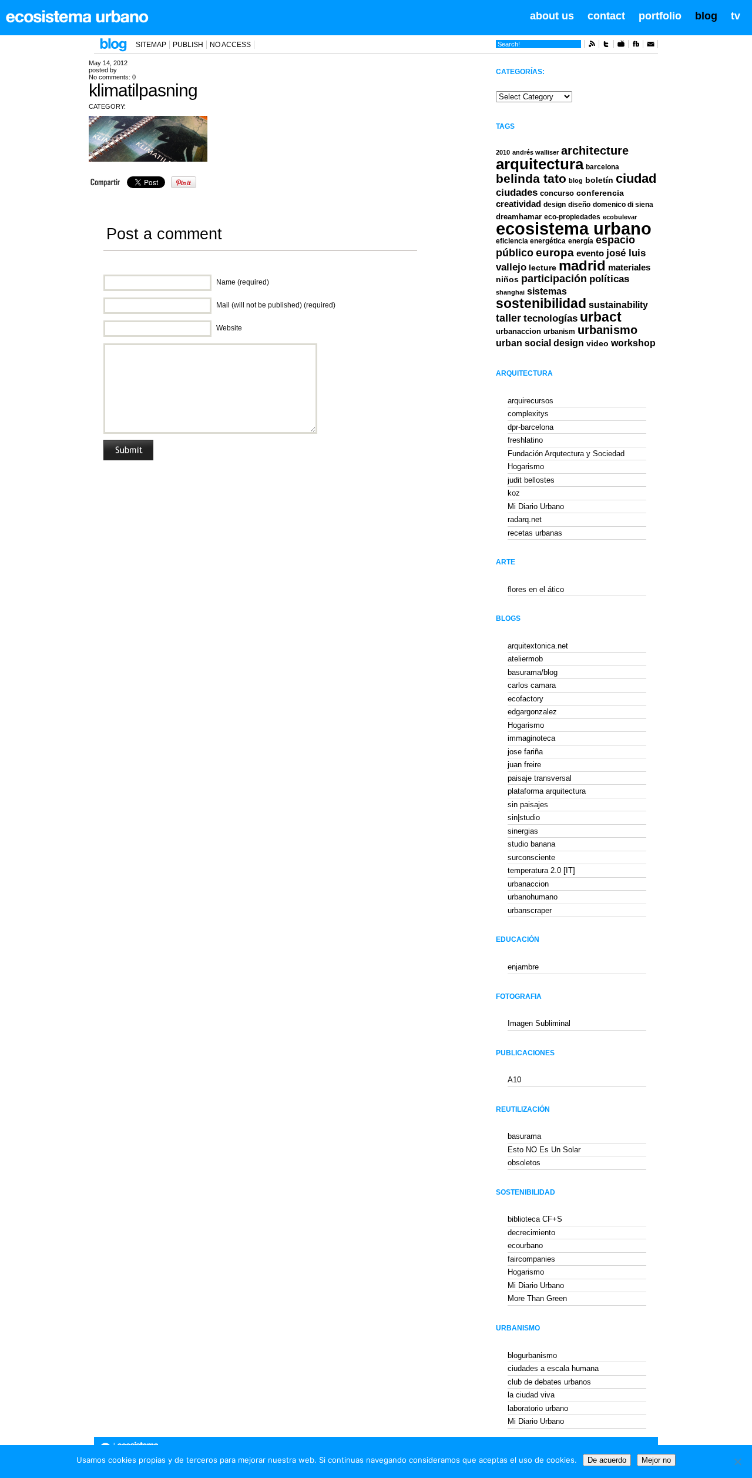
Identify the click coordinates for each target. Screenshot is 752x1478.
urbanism (559, 331)
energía (580, 241)
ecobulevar (620, 216)
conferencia (600, 193)
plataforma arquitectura (547, 791)
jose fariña (525, 751)
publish (188, 45)
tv (735, 16)
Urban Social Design (540, 343)
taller (508, 318)
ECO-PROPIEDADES (572, 216)
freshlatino (525, 440)
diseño (579, 204)
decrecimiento (531, 1232)
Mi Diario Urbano (536, 506)
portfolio (660, 16)
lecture (542, 267)
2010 (503, 152)
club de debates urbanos (549, 1381)
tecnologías (550, 318)
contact (606, 16)
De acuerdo (607, 1460)
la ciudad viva (531, 1394)
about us (552, 16)
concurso (557, 193)
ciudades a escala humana (553, 1368)
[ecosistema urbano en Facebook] (636, 46)
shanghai (510, 292)
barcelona (602, 167)
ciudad (636, 178)
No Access (230, 45)
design (554, 204)
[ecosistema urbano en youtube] (621, 46)
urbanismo (607, 329)
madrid (582, 265)
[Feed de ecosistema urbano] (592, 46)
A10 (514, 1079)
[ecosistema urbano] (77, 16)
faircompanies (531, 1259)
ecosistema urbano (574, 228)
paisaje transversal (540, 778)
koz (514, 493)
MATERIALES (629, 267)
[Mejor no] (737, 1461)
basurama (524, 1136)
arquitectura (539, 164)
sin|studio (524, 817)
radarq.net (525, 519)
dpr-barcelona (530, 427)
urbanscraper (530, 910)
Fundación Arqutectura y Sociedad (566, 453)
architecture (595, 150)
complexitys (528, 413)
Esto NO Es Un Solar (544, 1149)
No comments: (112, 77)
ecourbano (525, 1245)
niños (507, 279)
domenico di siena (623, 204)
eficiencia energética (531, 241)
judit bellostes (531, 480)
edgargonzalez (532, 711)
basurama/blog (533, 672)
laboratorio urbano (538, 1408)
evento (590, 253)
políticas (609, 279)
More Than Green (537, 1298)
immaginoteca (531, 738)
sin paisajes (528, 804)
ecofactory (525, 698)
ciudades (517, 192)
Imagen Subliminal (539, 1023)
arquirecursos (530, 400)
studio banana (531, 844)
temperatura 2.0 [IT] (541, 870)
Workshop (633, 342)
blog (706, 16)
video (597, 343)
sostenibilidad (541, 303)
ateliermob (525, 658)
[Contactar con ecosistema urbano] (650, 46)
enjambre (523, 966)
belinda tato (531, 178)
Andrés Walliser (535, 152)
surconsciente (531, 857)
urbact (601, 317)
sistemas (547, 291)
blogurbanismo (532, 1355)
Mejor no (656, 1460)
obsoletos (524, 1162)
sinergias (523, 831)
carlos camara (532, 685)
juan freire (524, 764)
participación (554, 279)
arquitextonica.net (538, 645)
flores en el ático (536, 589)
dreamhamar (519, 216)
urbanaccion (518, 331)
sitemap (151, 45)
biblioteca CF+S (535, 1219)
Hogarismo (526, 466)
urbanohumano (533, 896)
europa (555, 252)
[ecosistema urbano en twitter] (606, 46)
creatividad (518, 204)
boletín (599, 180)
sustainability (618, 305)
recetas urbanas (535, 533)
